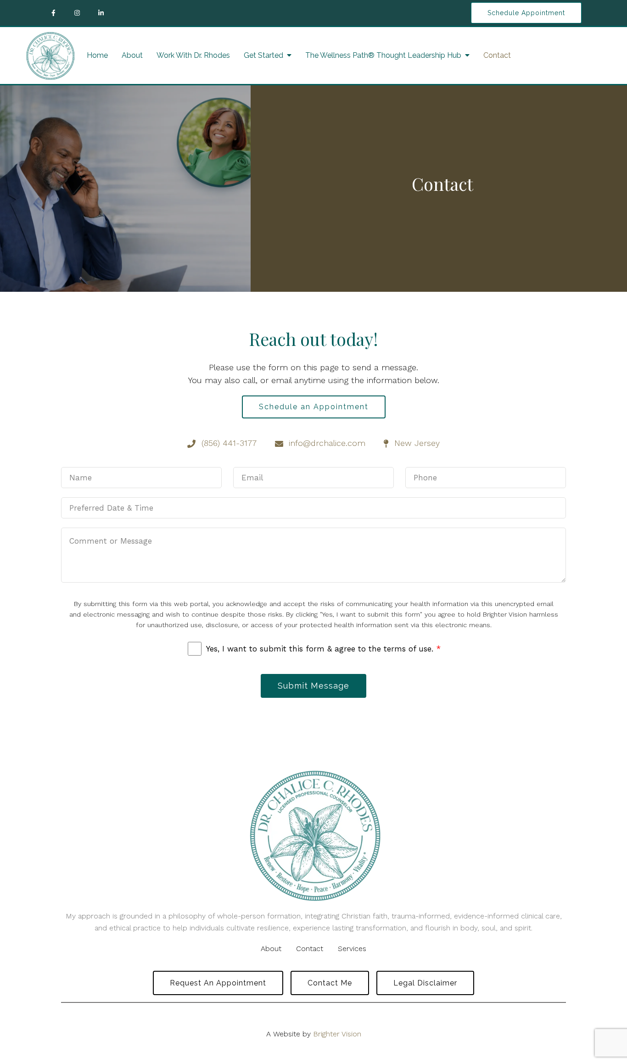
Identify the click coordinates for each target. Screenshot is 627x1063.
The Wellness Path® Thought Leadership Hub (383, 55)
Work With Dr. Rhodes (193, 55)
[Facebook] (53, 13)
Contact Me (330, 983)
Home (97, 55)
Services (352, 948)
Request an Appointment (218, 983)
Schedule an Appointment (314, 406)
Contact (497, 55)
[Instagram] (77, 13)
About (132, 55)
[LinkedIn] (101, 13)
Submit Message (313, 685)
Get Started (263, 55)
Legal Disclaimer (425, 983)
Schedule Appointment (526, 13)
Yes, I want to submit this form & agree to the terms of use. (323, 648)
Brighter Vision (337, 1034)
